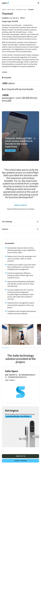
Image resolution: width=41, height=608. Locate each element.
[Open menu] (38, 3)
